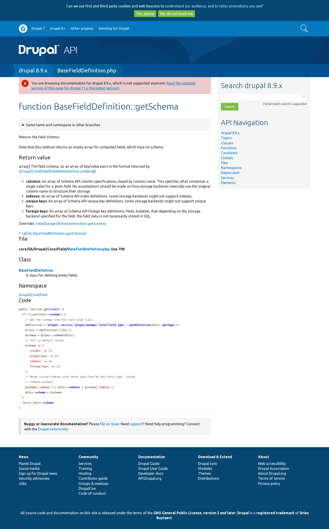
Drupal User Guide (153, 468)
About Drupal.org (272, 473)
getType (168, 325)
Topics (226, 138)
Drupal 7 (38, 28)
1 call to (52, 233)
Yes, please (145, 14)
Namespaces (231, 168)
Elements (228, 183)
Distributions (208, 478)
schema (55, 314)
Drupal (243, 513)
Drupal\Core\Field (33, 295)
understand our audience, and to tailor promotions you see (213, 6)
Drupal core (207, 464)
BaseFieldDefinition (36, 270)
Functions (229, 148)
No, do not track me (176, 14)
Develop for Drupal (114, 28)
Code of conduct (92, 493)
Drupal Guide (148, 464)
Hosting (85, 473)
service (66, 325)
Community (88, 457)
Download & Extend (215, 457)
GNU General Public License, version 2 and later (195, 513)
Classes (227, 143)
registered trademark (275, 513)
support (136, 424)
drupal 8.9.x (33, 70)
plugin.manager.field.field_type (99, 325)
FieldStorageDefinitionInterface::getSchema (70, 223)
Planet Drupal (30, 464)
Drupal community (53, 429)
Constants (229, 153)
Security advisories (34, 478)
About (263, 457)
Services (227, 178)
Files (224, 163)
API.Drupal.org (149, 478)
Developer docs (150, 473)
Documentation (151, 457)
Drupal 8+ (57, 28)
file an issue (109, 424)
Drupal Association (273, 468)
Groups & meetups (94, 483)
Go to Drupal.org (23, 28)
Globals (227, 158)
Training (85, 468)
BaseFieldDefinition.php (86, 70)
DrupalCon (87, 488)
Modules (205, 468)
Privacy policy (269, 483)
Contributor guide (93, 478)
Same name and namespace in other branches (63, 125)
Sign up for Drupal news (38, 473)
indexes (74, 387)
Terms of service (271, 478)
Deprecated (230, 173)
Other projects (82, 28)
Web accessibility (272, 464)
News (23, 457)
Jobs (23, 483)
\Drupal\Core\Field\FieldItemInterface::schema (56, 171)
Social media (29, 468)
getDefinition (140, 325)
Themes (204, 473)
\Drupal (52, 325)
